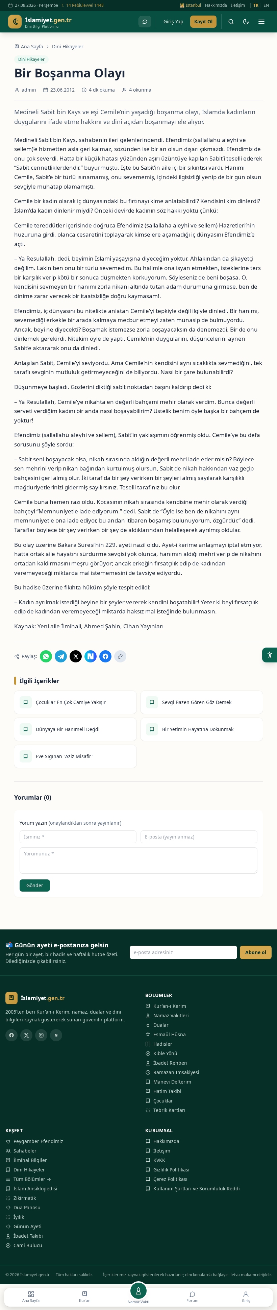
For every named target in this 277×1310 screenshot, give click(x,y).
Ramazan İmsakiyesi (176, 1072)
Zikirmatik (25, 1198)
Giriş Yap (173, 21)
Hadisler (162, 1044)
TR (255, 5)
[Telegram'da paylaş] (61, 656)
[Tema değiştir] (246, 21)
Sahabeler (25, 1150)
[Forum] (145, 21)
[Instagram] (41, 1035)
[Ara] (231, 21)
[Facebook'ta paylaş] (105, 656)
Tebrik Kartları (169, 1110)
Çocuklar (163, 1100)
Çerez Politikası (170, 1179)
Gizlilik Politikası (171, 1169)
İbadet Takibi (28, 1236)
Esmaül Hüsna (169, 1034)
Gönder (34, 885)
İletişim (238, 5)
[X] (26, 1035)
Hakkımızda (216, 5)
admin (29, 90)
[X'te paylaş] (76, 656)
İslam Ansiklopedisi (35, 1188)
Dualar (161, 1025)
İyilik (19, 1217)
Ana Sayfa (32, 46)
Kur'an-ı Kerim (169, 1006)
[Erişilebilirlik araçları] (269, 655)
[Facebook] (11, 1035)
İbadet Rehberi (170, 1063)
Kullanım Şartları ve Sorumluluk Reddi (196, 1188)
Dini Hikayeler (67, 46)
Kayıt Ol (203, 21)
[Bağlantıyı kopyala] (120, 656)
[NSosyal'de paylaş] (90, 656)
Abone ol (255, 952)
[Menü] (261, 21)
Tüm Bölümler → (32, 1179)
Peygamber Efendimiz (38, 1141)
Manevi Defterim (172, 1081)
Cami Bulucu (28, 1245)
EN (266, 5)
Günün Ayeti (28, 1226)
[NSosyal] (56, 1035)
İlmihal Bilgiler (30, 1160)
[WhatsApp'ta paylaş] (46, 656)
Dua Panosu (27, 1207)
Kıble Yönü (165, 1053)
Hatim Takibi (167, 1091)
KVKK (159, 1160)
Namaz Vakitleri (171, 1015)
